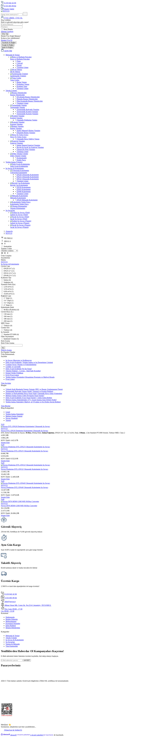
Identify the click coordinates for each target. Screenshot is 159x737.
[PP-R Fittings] (84, 70)
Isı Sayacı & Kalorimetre (15, 640)
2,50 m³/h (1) (8, 287)
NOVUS (9, 233)
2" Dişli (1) (8, 305)
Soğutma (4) (8, 282)
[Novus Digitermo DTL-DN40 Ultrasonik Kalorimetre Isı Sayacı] (25, 483)
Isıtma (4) (7, 280)
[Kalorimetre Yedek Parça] (84, 202)
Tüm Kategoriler (12, 646)
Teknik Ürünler (11, 638)
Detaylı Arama (6, 350)
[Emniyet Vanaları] (84, 141)
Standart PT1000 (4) (11, 334)
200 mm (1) (8, 321)
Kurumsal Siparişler (13, 624)
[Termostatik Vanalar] (84, 105)
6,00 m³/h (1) (8, 291)
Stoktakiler (8, 246)
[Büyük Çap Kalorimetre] (84, 183)
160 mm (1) (8, 316)
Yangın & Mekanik (13, 644)
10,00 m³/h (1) (9, 294)
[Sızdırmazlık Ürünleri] (84, 74)
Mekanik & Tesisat (12, 636)
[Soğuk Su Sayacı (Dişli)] (84, 213)
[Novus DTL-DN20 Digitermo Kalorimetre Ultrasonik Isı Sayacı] (25, 426)
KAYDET (27, 660)
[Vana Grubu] (84, 78)
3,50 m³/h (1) (8, 289)
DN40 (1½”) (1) (10, 276)
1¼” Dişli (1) (8, 301)
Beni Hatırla (8, 29)
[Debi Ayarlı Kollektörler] (84, 164)
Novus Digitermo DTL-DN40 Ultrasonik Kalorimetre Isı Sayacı (24, 487)
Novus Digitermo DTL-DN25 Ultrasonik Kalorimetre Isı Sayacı (24, 451)
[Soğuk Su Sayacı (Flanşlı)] (84, 221)
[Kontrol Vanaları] (84, 116)
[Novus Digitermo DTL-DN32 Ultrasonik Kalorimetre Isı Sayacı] (25, 465)
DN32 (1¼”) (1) (10, 273)
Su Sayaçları (10, 642)
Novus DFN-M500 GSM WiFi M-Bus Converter (19, 506)
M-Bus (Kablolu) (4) (11, 310)
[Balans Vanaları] (84, 126)
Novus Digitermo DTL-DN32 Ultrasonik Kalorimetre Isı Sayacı (24, 469)
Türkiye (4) (8, 326)
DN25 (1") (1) (9, 271)
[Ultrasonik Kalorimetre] (84, 171)
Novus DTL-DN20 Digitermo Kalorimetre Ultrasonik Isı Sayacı (24, 431)
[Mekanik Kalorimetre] (84, 196)
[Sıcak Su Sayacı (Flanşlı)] (84, 225)
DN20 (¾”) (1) (9, 268)
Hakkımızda (10, 617)
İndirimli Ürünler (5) (11, 339)
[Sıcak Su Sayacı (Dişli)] (84, 217)
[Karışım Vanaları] (84, 122)
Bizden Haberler (12, 619)
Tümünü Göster (22, 67)
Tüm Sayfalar (6, 383)
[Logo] (5, 11)
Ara (3, 348)
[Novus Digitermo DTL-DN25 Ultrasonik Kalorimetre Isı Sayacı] (25, 447)
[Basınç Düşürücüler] (84, 93)
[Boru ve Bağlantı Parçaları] (84, 57)
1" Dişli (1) (8, 298)
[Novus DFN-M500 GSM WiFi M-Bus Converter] (20, 501)
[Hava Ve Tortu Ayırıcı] (84, 135)
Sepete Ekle (5, 443)
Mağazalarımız (11, 621)
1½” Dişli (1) (8, 303)
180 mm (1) (8, 319)
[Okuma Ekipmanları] (84, 206)
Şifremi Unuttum (7, 31)
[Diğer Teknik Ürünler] (84, 154)
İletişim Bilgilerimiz (13, 628)
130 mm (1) (8, 314)
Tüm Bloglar (5, 406)
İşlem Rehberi (11, 626)
